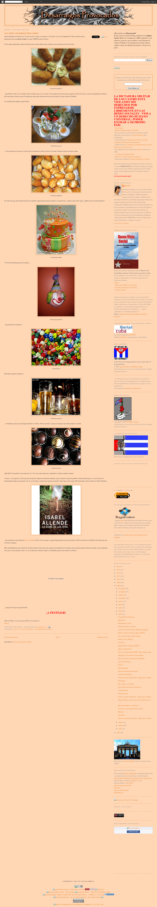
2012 (118, 573)
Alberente (117, 788)
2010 (118, 579)
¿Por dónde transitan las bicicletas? (129, 687)
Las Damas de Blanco (125, 674)
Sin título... (121, 715)
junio (120, 608)
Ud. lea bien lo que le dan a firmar (129, 636)
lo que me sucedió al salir (125, 154)
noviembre (122, 592)
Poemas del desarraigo (121, 790)
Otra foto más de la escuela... (127, 626)
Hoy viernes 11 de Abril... (126, 684)
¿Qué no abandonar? (125, 649)
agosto (120, 601)
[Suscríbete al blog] (119, 68)
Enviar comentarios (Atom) (22, 642)
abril (120, 614)
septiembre (122, 598)
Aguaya (128, 185)
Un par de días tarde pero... (127, 617)
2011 (118, 576)
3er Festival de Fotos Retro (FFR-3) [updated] (133, 630)
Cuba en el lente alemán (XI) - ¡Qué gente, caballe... (135, 677)
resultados (132, 335)
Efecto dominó (123, 668)
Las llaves (121, 642)
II (132, 780)
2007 (118, 732)
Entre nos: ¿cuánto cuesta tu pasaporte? (128, 157)
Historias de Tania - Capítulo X (128, 705)
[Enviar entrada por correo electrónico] (49, 627)
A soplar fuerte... (123, 690)
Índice (117, 283)
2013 (118, 570)
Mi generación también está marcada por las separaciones (133, 778)
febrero (121, 725)
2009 (118, 582)
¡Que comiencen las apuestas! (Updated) (131, 658)
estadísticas (124, 337)
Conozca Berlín (128, 761)
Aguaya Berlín (124, 367)
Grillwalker (121, 681)
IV (136, 780)
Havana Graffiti (30, 540)
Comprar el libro (120, 290)
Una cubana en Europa (43, 629)
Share (6, 623)
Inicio (58, 637)
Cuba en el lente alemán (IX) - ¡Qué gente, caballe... (135, 718)
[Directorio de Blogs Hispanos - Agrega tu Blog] (73, 895)
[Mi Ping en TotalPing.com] (78, 902)
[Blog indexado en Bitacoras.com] (68, 889)
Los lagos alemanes (124, 661)
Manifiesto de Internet (132, 388)
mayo (120, 611)
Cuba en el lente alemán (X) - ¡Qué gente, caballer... (135, 697)
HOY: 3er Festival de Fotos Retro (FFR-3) (131, 633)
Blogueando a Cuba (124, 623)
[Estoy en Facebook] (117, 68)
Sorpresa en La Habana (125, 639)
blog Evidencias (138, 135)
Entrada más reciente (11, 637)
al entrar (139, 149)
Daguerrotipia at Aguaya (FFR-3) (129, 646)
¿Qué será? (121, 620)
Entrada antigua (102, 637)
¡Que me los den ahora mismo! (128, 671)
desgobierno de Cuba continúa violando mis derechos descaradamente (131, 141)
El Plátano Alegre (136, 367)
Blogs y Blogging (130, 773)
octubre (121, 595)
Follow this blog (133, 831)
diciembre (121, 588)
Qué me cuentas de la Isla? (122, 785)
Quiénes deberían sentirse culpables (127, 130)
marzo (120, 722)
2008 (118, 586)
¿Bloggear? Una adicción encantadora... (131, 655)
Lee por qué (119, 128)
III (134, 780)
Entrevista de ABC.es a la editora (126, 285)
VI (140, 780)
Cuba (15, 629)
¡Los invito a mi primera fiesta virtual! (21, 33)
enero (120, 729)
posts (122, 520)
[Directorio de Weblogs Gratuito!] (90, 889)
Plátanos (121, 712)
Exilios (120, 665)
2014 (118, 566)
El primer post (118, 792)
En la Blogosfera (25, 629)
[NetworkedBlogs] (133, 828)
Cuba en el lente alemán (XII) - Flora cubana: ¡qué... (135, 652)
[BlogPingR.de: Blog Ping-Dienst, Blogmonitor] (77, 897)
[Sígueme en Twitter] (115, 68)
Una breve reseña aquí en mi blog (126, 287)
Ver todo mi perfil (121, 223)
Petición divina (123, 693)
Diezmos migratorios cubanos (140, 159)
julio (120, 604)
